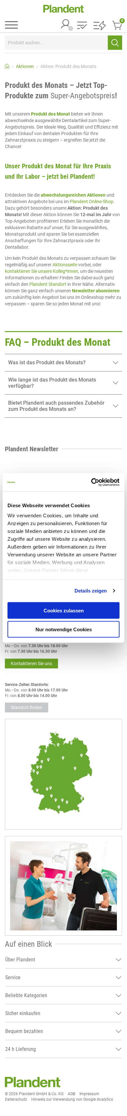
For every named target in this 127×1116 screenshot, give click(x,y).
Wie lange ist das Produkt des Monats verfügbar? (52, 383)
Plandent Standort (47, 284)
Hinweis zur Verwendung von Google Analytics (72, 1099)
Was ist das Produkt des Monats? (47, 362)
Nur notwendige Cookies (63, 629)
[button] (82, 26)
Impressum (89, 1094)
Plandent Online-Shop (91, 201)
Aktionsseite (65, 264)
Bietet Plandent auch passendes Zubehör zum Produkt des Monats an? (56, 406)
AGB (71, 1094)
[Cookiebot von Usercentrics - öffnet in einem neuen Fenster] (91, 482)
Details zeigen (91, 590)
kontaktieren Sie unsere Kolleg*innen (41, 271)
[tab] (63, 362)
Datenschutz (16, 1099)
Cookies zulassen (64, 610)
